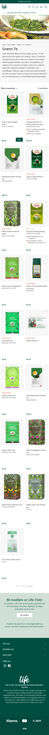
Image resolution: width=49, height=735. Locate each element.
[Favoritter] (33, 7)
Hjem (4, 44)
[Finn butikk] (29, 7)
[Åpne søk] (25, 13)
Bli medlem (24, 615)
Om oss (6, 644)
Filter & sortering (8, 88)
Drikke (19, 44)
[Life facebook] (9, 667)
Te (23, 44)
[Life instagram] (5, 667)
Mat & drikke (11, 44)
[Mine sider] (37, 7)
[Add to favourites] (21, 93)
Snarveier (7, 655)
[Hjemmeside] (4, 7)
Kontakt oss (8, 649)
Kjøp (19, 139)
